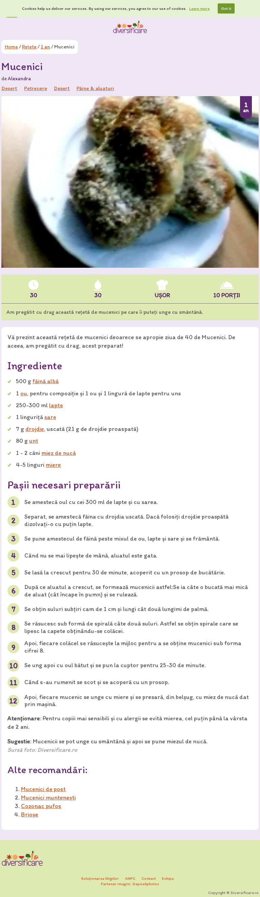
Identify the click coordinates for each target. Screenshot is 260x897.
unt (33, 440)
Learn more (199, 8)
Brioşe (29, 814)
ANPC (130, 878)
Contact (149, 878)
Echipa (168, 878)
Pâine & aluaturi (95, 88)
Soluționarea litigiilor (100, 878)
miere (53, 464)
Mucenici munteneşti (48, 797)
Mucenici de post (43, 789)
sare (50, 417)
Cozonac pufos (41, 806)
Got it (226, 8)
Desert (62, 88)
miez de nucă (58, 453)
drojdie (34, 429)
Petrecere (35, 88)
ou (23, 393)
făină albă (45, 381)
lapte (56, 405)
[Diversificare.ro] (130, 26)
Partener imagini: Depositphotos (130, 883)
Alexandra (19, 78)
